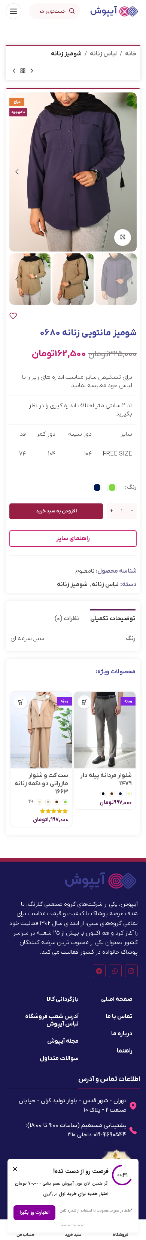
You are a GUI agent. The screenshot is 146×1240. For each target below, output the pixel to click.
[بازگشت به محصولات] (22, 71)
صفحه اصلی (117, 999)
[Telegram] (99, 971)
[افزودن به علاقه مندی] (13, 316)
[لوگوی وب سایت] (114, 11)
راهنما (125, 1051)
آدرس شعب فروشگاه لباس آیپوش (52, 1020)
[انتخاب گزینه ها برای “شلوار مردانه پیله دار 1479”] (84, 702)
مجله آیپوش (63, 1041)
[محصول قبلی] (31, 71)
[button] (129, 171)
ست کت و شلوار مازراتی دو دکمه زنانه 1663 (41, 784)
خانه (131, 54)
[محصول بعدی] (13, 71)
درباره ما (122, 1034)
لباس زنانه (103, 54)
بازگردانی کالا (63, 999)
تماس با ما (119, 1016)
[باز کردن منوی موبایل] (13, 11)
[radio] (112, 487)
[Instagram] (131, 971)
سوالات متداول (59, 1058)
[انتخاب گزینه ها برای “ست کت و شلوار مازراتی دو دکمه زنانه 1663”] (20, 702)
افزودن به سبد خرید (56, 511)
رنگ (132, 487)
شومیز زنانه (66, 54)
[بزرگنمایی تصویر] (122, 237)
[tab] (113, 618)
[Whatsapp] (115, 971)
